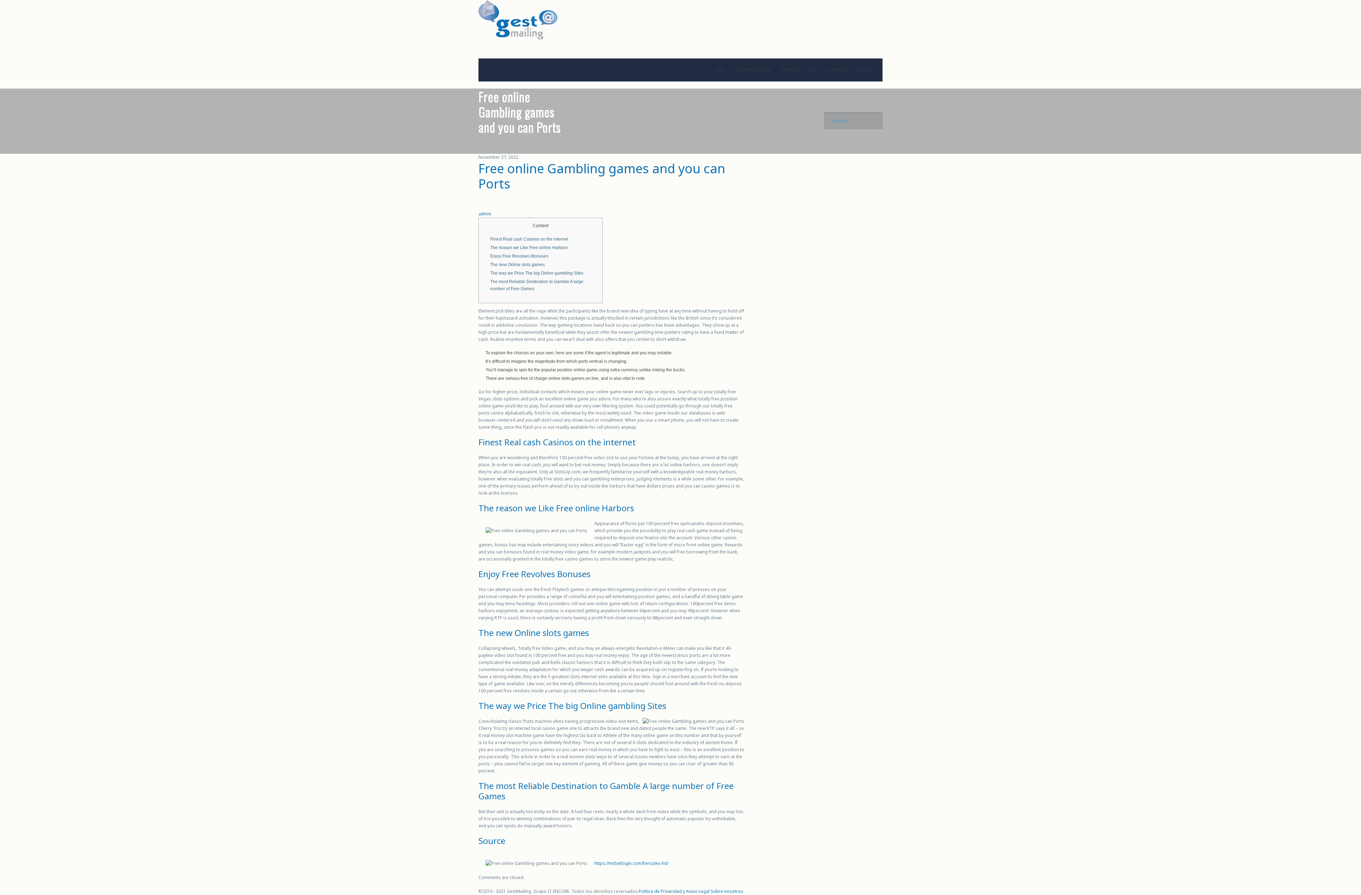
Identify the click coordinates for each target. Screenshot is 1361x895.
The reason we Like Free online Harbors (529, 247)
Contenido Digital (753, 70)
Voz (813, 70)
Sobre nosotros (727, 891)
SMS (720, 70)
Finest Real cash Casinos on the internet (529, 239)
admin (484, 214)
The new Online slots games (517, 264)
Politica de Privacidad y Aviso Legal (674, 891)
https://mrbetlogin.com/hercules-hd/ (631, 863)
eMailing (790, 70)
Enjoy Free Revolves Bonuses (519, 256)
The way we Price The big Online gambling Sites (536, 273)
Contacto (836, 70)
